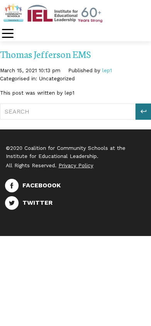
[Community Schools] (62, 12)
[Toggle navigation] (7, 34)
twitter (37, 202)
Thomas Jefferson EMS (45, 54)
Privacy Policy (75, 165)
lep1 (107, 70)
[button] (143, 112)
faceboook (41, 185)
